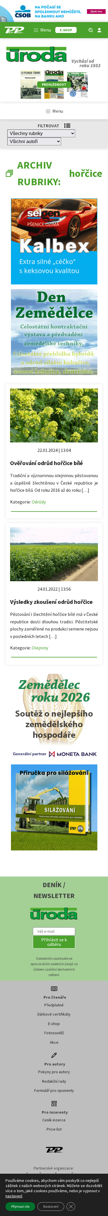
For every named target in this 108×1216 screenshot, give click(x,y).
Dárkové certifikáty (54, 1014)
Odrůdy (39, 502)
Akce (54, 1042)
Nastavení (50, 1206)
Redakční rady (54, 1081)
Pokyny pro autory (54, 1071)
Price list (54, 1129)
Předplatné (54, 1005)
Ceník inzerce (54, 1120)
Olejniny (40, 648)
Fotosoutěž (54, 1032)
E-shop (54, 1023)
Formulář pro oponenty (54, 1090)
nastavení (13, 1196)
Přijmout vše (20, 1206)
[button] (54, 941)
